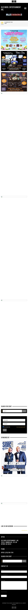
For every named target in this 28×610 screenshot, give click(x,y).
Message (3, 580)
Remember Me (7, 427)
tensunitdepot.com (24, 530)
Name (2, 569)
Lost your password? (21, 427)
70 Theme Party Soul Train (8, 23)
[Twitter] (15, 1)
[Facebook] (13, 1)
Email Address (4, 574)
